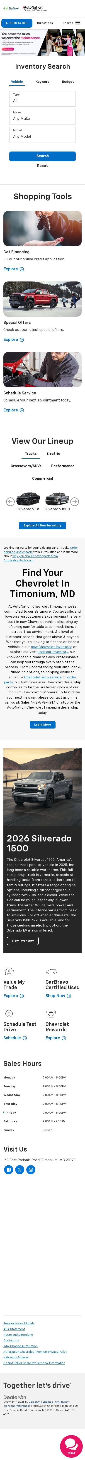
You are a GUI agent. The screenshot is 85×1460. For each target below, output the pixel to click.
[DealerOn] (15, 1397)
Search (42, 156)
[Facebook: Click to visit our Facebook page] (8, 1169)
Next (74, 501)
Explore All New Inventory (42, 525)
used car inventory (53, 652)
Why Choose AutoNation (20, 1346)
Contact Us (11, 1340)
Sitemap (47, 1402)
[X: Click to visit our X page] (20, 1169)
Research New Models (18, 1323)
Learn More (42, 724)
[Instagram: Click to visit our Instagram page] (31, 1169)
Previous (10, 501)
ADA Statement (14, 1329)
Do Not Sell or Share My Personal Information (34, 1363)
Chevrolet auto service (43, 677)
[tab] (17, 81)
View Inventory (23, 940)
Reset (42, 166)
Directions (45, 23)
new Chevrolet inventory (51, 647)
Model (17, 130)
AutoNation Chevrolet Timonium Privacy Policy (35, 1351)
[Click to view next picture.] (78, 42)
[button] (16, 23)
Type (16, 94)
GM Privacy (62, 1402)
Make (17, 112)
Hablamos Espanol (16, 1357)
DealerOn (34, 1402)
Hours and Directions (18, 1334)
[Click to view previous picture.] (6, 42)
